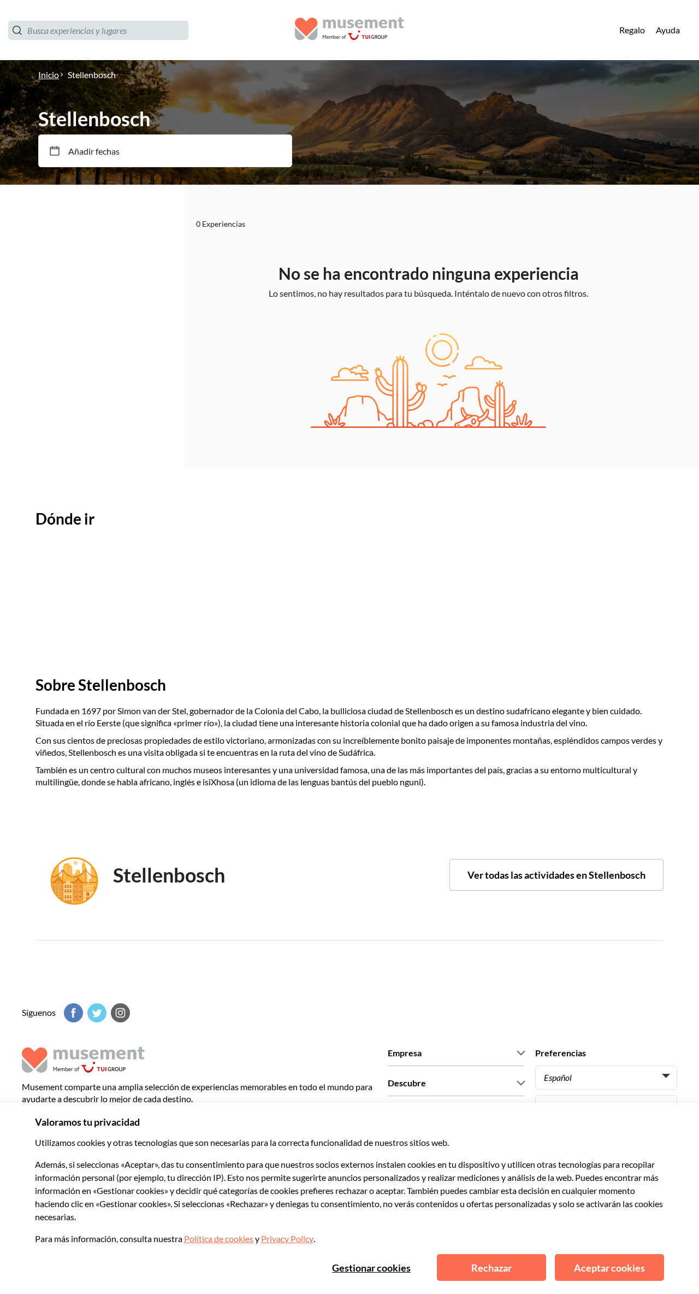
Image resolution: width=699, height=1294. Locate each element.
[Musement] (349, 30)
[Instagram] (119, 1013)
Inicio (48, 74)
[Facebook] (72, 1013)
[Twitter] (95, 1013)
